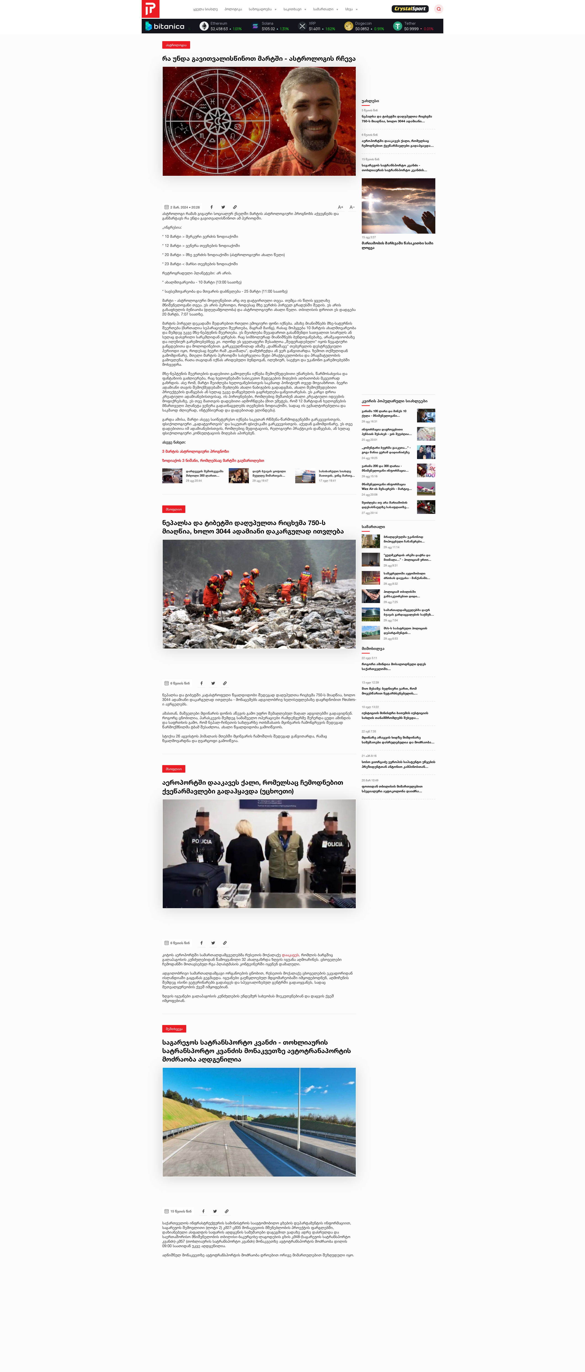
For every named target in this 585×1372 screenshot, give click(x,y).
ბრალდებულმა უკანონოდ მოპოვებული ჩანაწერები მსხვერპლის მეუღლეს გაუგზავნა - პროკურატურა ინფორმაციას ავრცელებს (409, 539)
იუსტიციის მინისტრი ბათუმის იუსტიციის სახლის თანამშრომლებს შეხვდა (395, 715)
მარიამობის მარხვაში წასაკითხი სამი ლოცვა (397, 245)
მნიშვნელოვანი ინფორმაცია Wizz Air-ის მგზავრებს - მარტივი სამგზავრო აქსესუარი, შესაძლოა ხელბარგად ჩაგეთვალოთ (386, 486)
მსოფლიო (174, 509)
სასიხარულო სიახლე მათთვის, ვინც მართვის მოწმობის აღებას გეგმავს (337, 473)
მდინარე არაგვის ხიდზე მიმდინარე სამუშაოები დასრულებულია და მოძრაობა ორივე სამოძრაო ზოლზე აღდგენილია (396, 740)
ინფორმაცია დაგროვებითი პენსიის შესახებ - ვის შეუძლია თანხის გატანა (385, 431)
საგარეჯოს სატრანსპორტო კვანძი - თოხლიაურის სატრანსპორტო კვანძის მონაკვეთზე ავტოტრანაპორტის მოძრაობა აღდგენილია (397, 167)
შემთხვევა (174, 1029)
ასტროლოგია (176, 45)
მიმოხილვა (373, 648)
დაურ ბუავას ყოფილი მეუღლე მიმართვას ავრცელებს (269, 473)
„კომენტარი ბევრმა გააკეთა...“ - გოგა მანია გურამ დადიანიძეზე (386, 450)
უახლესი (370, 100)
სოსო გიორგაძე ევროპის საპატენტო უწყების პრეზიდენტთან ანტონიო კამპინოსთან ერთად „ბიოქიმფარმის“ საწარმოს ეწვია (398, 764)
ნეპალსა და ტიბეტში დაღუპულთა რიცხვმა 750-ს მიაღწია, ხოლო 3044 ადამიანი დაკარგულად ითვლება (397, 118)
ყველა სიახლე (205, 9)
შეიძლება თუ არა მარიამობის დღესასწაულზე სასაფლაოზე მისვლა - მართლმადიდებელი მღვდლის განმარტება (384, 505)
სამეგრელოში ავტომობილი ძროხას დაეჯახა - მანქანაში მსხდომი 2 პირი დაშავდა (405, 575)
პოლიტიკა (233, 9)
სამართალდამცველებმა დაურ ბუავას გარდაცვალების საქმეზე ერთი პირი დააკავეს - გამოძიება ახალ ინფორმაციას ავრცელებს (408, 612)
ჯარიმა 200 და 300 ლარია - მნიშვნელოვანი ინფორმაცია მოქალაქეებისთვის (384, 468)
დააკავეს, (291, 955)
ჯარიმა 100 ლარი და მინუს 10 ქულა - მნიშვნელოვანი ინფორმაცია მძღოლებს (384, 413)
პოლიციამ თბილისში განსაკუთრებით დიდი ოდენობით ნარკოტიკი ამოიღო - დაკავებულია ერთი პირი (408, 594)
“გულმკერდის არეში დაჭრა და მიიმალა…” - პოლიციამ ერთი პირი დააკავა (407, 557)
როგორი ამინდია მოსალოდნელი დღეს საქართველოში (394, 666)
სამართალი (373, 526)
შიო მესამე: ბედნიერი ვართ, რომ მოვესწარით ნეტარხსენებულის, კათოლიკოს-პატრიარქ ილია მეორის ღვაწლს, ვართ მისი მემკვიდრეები (392, 691)
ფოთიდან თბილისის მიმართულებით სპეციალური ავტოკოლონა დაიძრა (392, 788)
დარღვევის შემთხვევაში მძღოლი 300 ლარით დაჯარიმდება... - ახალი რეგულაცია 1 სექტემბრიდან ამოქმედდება (204, 473)
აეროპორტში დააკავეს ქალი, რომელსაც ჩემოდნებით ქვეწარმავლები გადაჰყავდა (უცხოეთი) (396, 143)
